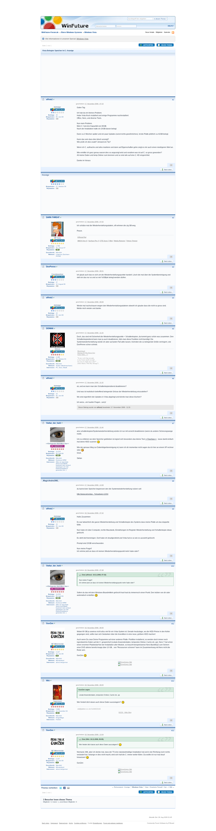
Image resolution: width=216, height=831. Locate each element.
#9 (173, 509)
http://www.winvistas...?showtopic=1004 (92, 494)
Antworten (148, 45)
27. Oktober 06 (61, 186)
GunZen (49, 623)
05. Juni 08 (59, 117)
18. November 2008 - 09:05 (94, 685)
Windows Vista (90, 32)
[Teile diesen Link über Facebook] (64, 788)
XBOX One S (82, 241)
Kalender (167, 32)
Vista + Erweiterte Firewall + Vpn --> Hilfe (158, 787)
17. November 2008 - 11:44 (94, 427)
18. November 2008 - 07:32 (94, 513)
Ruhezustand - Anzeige (122, 787)
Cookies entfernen (80, 823)
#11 (172, 624)
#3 (173, 267)
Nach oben (168, 169)
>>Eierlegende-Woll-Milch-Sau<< (57, 443)
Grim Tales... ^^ (82, 354)
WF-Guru (57, 238)
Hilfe (170, 26)
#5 (173, 329)
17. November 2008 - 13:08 (94, 485)
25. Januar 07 (60, 248)
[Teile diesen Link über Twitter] (61, 788)
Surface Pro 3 (93, 241)
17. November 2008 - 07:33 (94, 104)
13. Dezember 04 (62, 711)
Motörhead (81, 351)
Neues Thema (166, 45)
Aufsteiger (57, 107)
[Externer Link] (125, 662)
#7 (173, 423)
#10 (172, 566)
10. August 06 (60, 284)
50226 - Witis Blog (125, 712)
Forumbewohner (57, 274)
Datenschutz (63, 823)
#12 (172, 681)
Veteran (57, 349)
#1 (173, 100)
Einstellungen (97, 823)
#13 (172, 730)
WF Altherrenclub (57, 644)
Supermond (57, 701)
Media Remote (119, 241)
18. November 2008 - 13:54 (94, 734)
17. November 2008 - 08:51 (94, 271)
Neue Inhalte (149, 32)
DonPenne (51, 267)
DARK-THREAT (53, 217)
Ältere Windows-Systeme (71, 32)
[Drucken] (68, 788)
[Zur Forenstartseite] (69, 25)
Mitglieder (159, 32)
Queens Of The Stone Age (86, 353)
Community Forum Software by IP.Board (160, 823)
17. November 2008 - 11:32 (94, 382)
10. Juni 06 (59, 654)
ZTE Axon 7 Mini (106, 241)
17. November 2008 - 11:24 (94, 333)
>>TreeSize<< (151, 439)
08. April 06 (59, 453)
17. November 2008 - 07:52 (94, 222)
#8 (173, 481)
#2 (173, 218)
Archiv (71, 823)
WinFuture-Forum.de (49, 32)
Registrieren (158, 26)
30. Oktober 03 (61, 359)
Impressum (54, 823)
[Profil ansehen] (53, 99)
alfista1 (49, 99)
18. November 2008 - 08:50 (94, 628)
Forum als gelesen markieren (113, 823)
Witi (48, 680)
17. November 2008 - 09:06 (94, 302)
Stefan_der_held (53, 423)
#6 (173, 378)
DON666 (49, 328)
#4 (173, 298)
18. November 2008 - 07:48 (94, 570)
